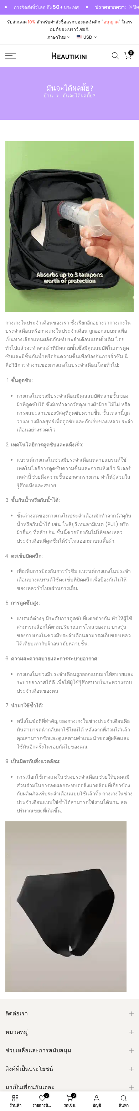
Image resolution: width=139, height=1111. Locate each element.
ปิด (135, 7)
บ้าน (48, 95)
